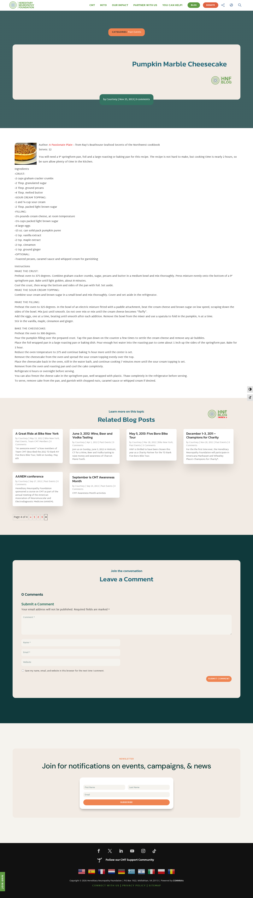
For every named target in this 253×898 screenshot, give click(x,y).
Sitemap (155, 886)
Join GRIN (2, 881)
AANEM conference (29, 476)
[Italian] (151, 872)
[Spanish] (92, 872)
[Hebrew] (141, 872)
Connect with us (105, 886)
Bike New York (52, 438)
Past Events (134, 32)
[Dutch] (112, 872)
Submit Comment (219, 679)
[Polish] (161, 872)
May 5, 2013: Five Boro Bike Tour (148, 435)
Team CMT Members (38, 441)
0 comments (143, 99)
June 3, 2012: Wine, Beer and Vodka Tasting (92, 435)
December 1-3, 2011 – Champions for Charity (202, 435)
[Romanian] (171, 872)
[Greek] (131, 872)
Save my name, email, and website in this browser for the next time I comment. (64, 671)
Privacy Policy (134, 886)
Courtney (112, 99)
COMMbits (178, 880)
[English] (82, 872)
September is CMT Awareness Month (93, 479)
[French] (102, 872)
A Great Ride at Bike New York (37, 433)
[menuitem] (92, 5)
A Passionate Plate (61, 145)
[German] (121, 872)
